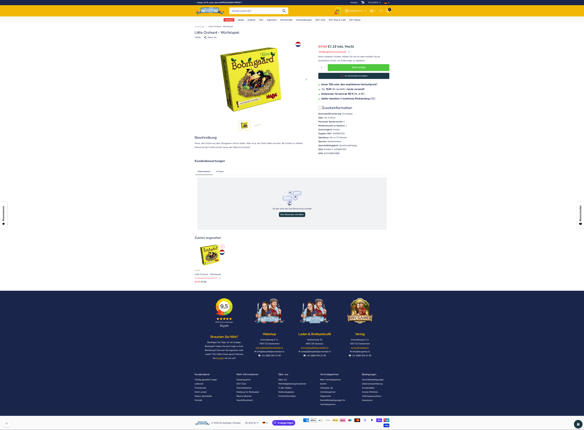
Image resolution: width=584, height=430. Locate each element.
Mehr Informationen (247, 374)
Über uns (283, 374)
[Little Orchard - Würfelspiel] (210, 255)
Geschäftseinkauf (244, 400)
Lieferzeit (199, 383)
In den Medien (285, 387)
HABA (198, 37)
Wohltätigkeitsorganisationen (292, 383)
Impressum (367, 400)
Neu (261, 19)
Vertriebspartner (329, 374)
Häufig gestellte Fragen (206, 379)
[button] (306, 79)
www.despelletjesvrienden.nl (269, 347)
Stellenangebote (286, 392)
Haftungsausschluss (371, 396)
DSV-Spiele (354, 19)
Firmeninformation (287, 396)
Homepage (200, 26)
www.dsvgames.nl (360, 347)
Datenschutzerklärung (372, 383)
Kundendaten (368, 387)
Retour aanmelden (203, 396)
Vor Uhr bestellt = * (343, 89)
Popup (349, 51)
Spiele (241, 19)
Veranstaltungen (304, 19)
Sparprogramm (243, 379)
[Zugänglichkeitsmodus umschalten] (363, 3)
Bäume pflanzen (244, 396)
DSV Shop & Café (337, 19)
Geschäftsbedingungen (373, 379)
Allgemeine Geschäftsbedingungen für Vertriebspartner (332, 400)
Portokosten (200, 387)
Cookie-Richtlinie (370, 392)
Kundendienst (202, 374)
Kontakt (354, 2)
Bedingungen (369, 374)
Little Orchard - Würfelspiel (208, 274)
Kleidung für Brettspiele (247, 392)
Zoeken (284, 10)
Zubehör (252, 19)
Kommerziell (286, 19)
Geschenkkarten (244, 387)
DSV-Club (241, 383)
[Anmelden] (373, 10)
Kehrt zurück (201, 392)
